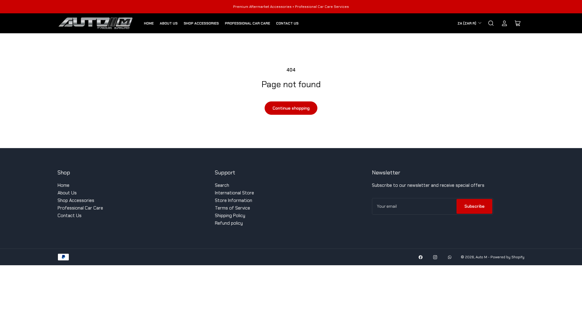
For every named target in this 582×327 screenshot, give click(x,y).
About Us (169, 23)
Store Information (233, 200)
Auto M (481, 257)
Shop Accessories (201, 23)
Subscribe (474, 206)
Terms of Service (232, 208)
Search (222, 185)
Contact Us (287, 23)
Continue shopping (291, 108)
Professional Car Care (247, 23)
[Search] (491, 23)
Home (149, 23)
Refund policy (229, 223)
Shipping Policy (230, 216)
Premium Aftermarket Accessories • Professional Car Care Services (291, 6)
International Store (234, 193)
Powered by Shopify (507, 257)
